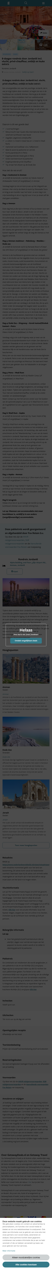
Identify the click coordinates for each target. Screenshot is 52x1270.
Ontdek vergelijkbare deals (26, 640)
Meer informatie (9, 1251)
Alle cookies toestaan (26, 1264)
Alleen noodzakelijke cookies (26, 1257)
